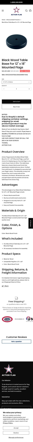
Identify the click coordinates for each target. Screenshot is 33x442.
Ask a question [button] (16, 341)
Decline (16, 433)
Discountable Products (13, 19)
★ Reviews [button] (31, 223)
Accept (16, 428)
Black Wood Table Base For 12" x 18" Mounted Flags (16, 22)
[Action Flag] (16, 10)
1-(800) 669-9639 (16, 2)
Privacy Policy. (8, 423)
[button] (26, 10)
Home (3, 19)
